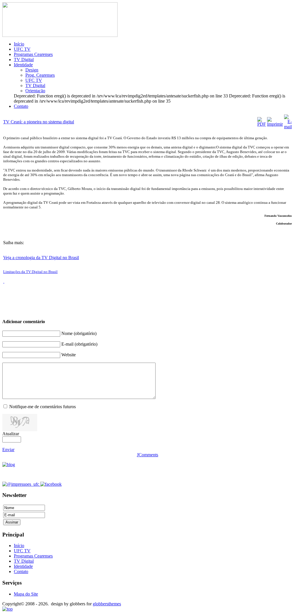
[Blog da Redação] (8, 464)
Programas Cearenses (33, 54)
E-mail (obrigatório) (79, 344)
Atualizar (10, 433)
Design (31, 69)
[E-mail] (288, 126)
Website (68, 354)
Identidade (23, 64)
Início (19, 44)
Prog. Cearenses (40, 75)
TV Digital (24, 59)
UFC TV (22, 49)
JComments (147, 454)
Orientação (35, 90)
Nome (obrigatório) (79, 333)
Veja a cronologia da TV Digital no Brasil (41, 257)
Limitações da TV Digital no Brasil (30, 272)
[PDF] (261, 124)
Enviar (8, 449)
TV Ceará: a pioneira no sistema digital (38, 121)
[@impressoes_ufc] (21, 484)
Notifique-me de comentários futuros (42, 406)
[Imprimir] (275, 124)
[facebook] (51, 484)
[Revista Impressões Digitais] (60, 35)
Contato (21, 106)
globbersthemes (107, 603)
